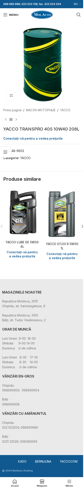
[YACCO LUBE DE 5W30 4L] (22, 212)
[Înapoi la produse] (11, 119)
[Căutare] (78, 14)
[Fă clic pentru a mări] (11, 95)
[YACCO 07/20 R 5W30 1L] (62, 213)
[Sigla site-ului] (42, 14)
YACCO (65, 110)
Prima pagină (12, 110)
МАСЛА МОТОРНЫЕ (41, 110)
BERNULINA (43, 461)
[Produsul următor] (16, 119)
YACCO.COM (69, 461)
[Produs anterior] (5, 119)
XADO (22, 461)
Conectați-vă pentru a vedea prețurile (33, 138)
